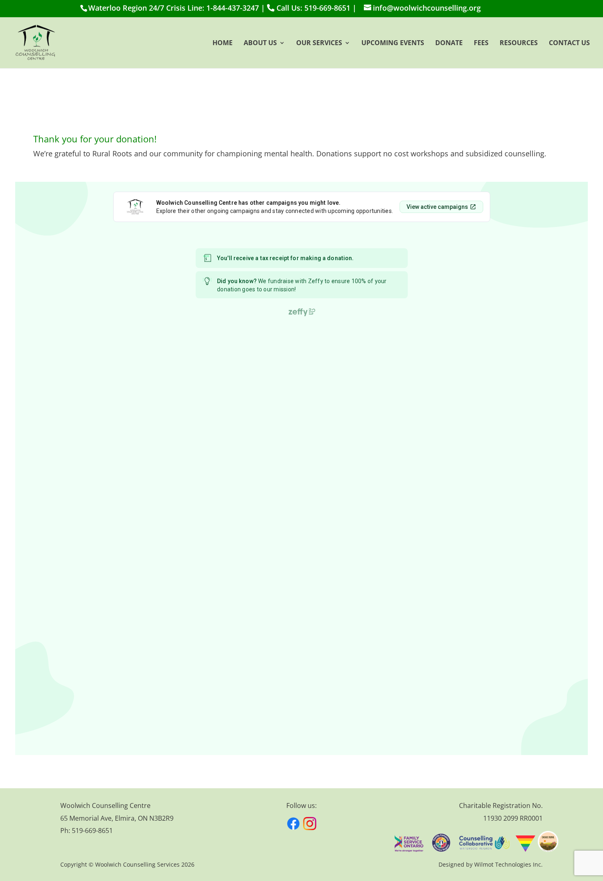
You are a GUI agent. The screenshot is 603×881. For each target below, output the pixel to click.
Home (222, 43)
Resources (519, 43)
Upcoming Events (392, 43)
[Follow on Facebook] (293, 823)
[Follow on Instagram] (309, 823)
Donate (449, 43)
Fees (481, 43)
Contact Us (569, 43)
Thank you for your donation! (95, 139)
